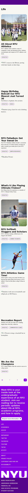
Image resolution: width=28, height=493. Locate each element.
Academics (5, 427)
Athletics (4, 57)
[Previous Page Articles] (2, 380)
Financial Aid (6, 485)
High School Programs (9, 488)
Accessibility (6, 464)
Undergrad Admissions (9, 483)
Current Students (15, 239)
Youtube (4, 444)
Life (2, 424)
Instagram (5, 435)
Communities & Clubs (16, 327)
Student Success (7, 490)
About (3, 455)
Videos (12, 104)
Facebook (4, 441)
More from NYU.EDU (8, 480)
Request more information (10, 419)
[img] (14, 27)
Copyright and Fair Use (9, 461)
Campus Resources (15, 151)
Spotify (4, 450)
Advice (3, 430)
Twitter (4, 438)
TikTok (3, 447)
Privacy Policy (6, 458)
